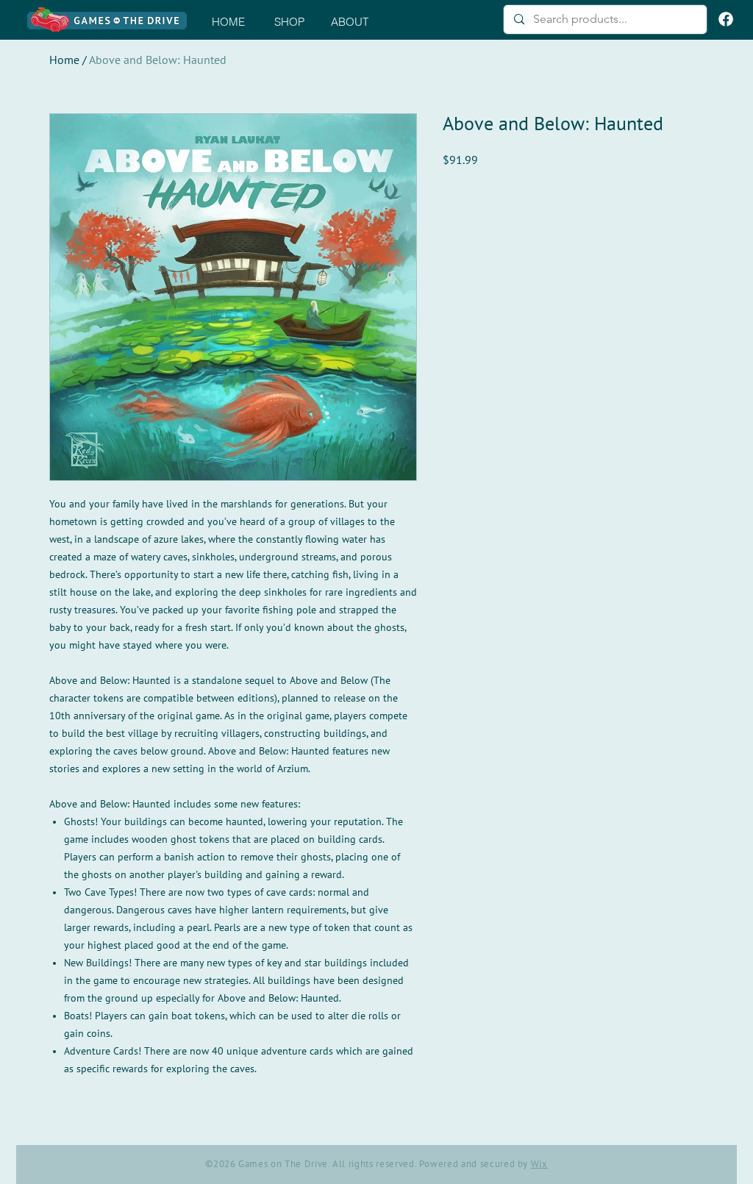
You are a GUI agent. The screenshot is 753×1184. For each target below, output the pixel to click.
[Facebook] (725, 19)
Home (64, 60)
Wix (539, 1164)
